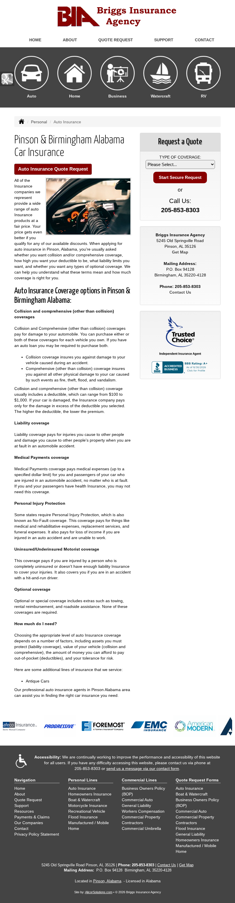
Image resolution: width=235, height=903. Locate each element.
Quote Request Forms (197, 780)
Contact (204, 40)
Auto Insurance (82, 788)
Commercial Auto (137, 799)
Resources (24, 811)
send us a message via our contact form (142, 768)
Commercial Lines (139, 780)
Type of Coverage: (180, 157)
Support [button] (163, 40)
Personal (39, 122)
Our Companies (28, 822)
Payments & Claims (32, 817)
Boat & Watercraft (84, 799)
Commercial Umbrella (141, 828)
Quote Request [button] (115, 40)
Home (35, 40)
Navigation (25, 780)
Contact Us (180, 292)
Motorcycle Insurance (87, 805)
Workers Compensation (143, 811)
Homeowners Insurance (89, 794)
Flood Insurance (83, 817)
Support (21, 805)
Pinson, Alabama (107, 881)
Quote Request (28, 799)
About (70, 40)
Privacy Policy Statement (36, 834)
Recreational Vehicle (86, 811)
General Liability (136, 805)
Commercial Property (141, 817)
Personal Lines (82, 780)
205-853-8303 (180, 210)
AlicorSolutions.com (98, 892)
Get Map (180, 252)
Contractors (132, 822)
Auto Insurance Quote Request (53, 169)
